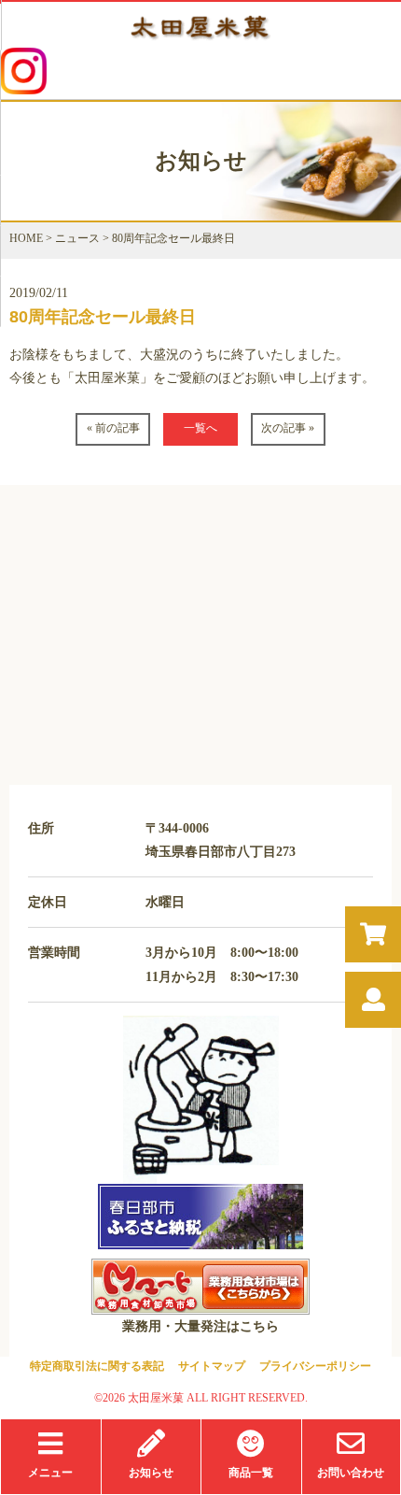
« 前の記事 (113, 427)
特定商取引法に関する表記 (97, 1366)
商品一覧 (250, 1472)
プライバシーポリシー (315, 1366)
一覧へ (200, 427)
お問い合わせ (350, 1472)
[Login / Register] (373, 1000)
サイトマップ (211, 1366)
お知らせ (151, 1472)
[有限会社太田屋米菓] (200, 38)
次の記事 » (287, 427)
